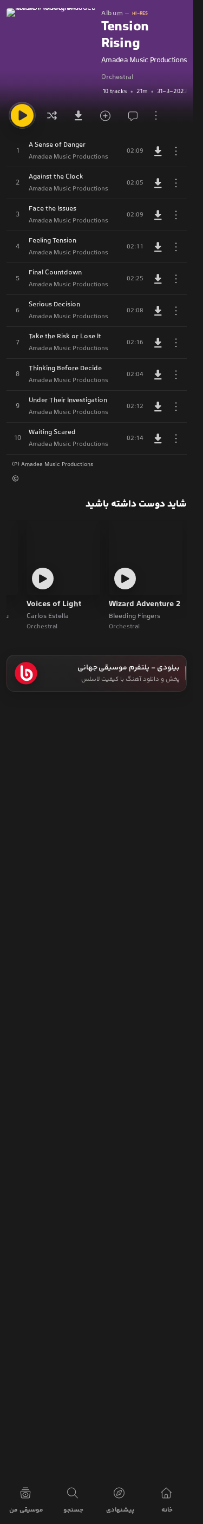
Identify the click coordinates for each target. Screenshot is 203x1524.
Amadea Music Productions (144, 61)
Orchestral (117, 77)
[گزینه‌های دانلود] (78, 115)
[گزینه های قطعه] (176, 151)
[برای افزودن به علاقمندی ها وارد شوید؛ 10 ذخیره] (104, 115)
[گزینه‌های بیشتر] (156, 115)
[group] (144, 91)
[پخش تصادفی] (52, 115)
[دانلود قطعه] (158, 151)
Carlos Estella (48, 616)
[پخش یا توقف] (22, 115)
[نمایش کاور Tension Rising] (51, 52)
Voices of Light (54, 604)
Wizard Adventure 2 (144, 604)
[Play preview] (125, 578)
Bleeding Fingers (134, 616)
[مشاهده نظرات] (130, 115)
